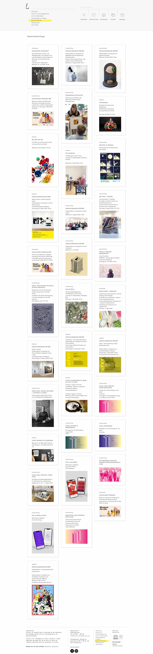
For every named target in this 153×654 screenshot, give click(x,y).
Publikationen (35, 22)
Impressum (115, 630)
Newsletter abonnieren (51, 646)
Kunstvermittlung (36, 20)
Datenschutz (115, 632)
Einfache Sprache (117, 645)
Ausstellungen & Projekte (38, 18)
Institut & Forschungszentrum (40, 13)
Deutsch (114, 644)
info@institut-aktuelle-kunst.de (80, 636)
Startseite (34, 11)
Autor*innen (34, 25)
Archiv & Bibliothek (37, 16)
